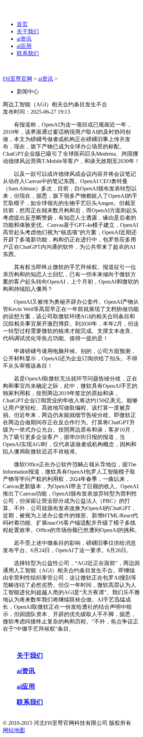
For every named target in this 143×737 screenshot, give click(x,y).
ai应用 (24, 46)
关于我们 (28, 31)
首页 (22, 24)
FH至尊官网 (17, 79)
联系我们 (28, 53)
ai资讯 (24, 39)
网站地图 (14, 730)
